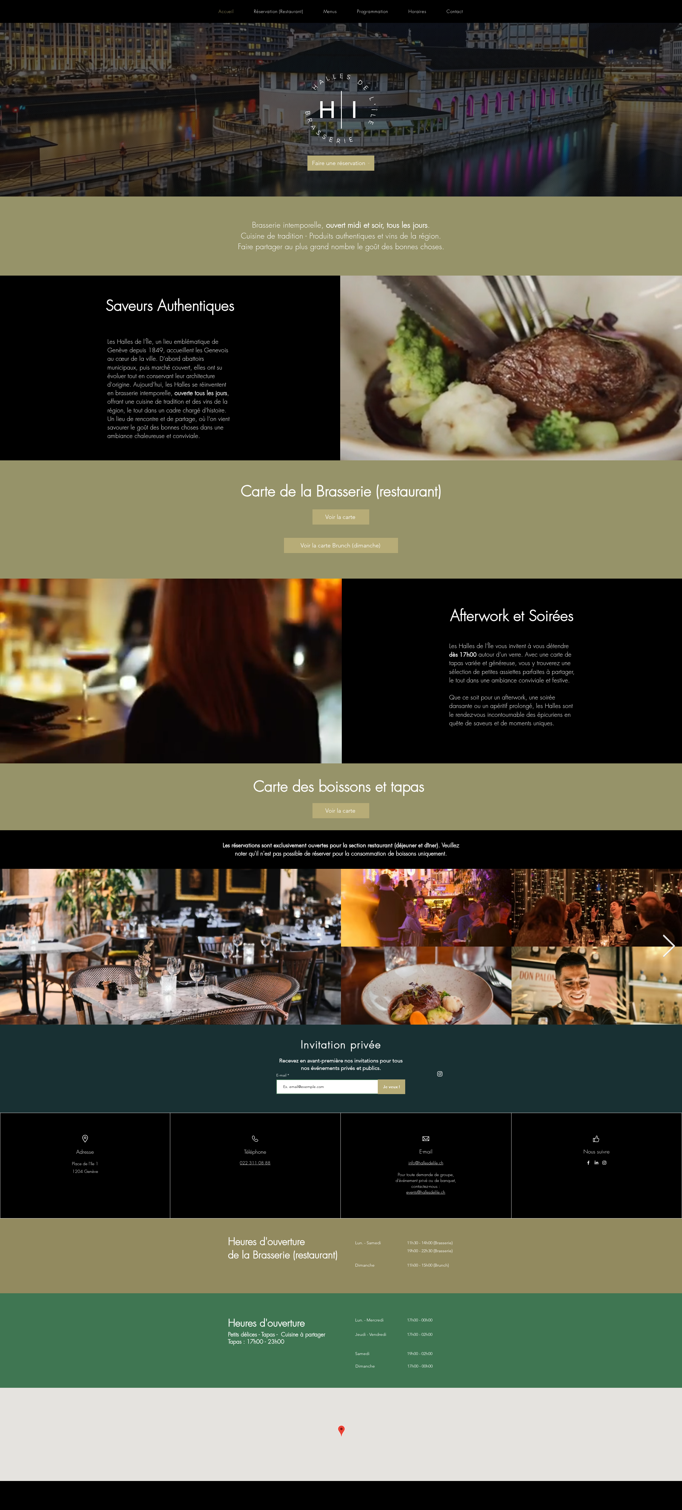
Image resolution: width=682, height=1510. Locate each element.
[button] (330, 11)
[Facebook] (588, 1162)
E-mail (281, 1075)
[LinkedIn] (596, 1162)
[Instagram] (604, 1162)
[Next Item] (668, 947)
